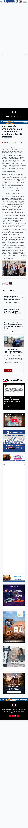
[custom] (17, 116)
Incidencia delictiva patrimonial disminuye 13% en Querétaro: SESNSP (14, 298)
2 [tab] (14, 668)
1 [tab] (13, 668)
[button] (4, 396)
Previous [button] (2, 54)
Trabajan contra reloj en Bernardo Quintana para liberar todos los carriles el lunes (13, 325)
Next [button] (26, 54)
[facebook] (11, 116)
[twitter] (14, 116)
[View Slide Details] (14, 656)
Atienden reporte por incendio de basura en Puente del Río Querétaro (13, 311)
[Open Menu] (7, 116)
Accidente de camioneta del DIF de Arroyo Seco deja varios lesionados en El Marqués (16, 400)
